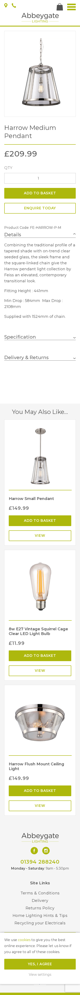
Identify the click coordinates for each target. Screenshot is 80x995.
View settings (40, 975)
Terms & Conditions (40, 893)
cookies (24, 940)
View (40, 536)
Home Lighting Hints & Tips (40, 915)
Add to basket (40, 193)
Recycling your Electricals (40, 923)
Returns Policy (40, 908)
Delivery (40, 900)
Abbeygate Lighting (40, 17)
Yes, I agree (40, 964)
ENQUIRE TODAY (40, 208)
